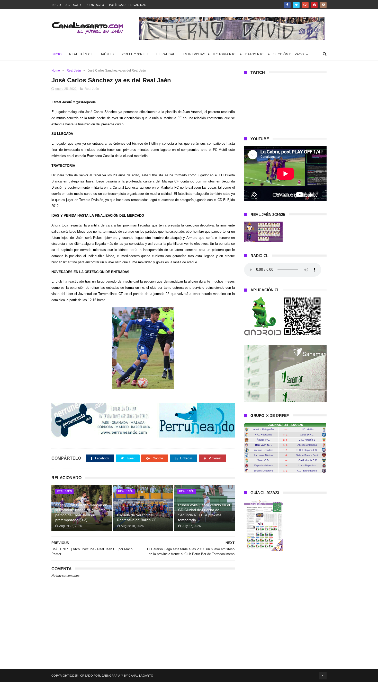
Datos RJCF (255, 54)
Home (55, 70)
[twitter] (296, 5)
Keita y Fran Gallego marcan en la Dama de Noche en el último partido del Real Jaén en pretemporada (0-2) (81, 512)
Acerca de (74, 4)
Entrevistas (194, 54)
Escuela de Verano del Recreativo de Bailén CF (137, 517)
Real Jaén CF (81, 54)
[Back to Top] (323, 675)
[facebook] (287, 5)
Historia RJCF (225, 54)
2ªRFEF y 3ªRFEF (135, 54)
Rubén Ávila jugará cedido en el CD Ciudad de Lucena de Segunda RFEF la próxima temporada (204, 512)
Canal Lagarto (141, 675)
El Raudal (165, 54)
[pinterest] (314, 5)
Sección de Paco (288, 54)
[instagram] (323, 5)
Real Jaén (74, 70)
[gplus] (305, 5)
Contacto (95, 4)
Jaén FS (107, 54)
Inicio (56, 4)
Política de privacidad (128, 4)
